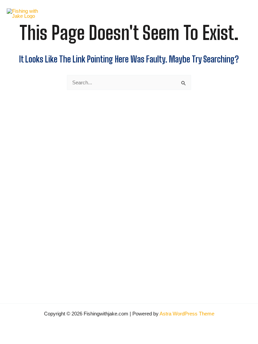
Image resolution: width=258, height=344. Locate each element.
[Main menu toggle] (243, 14)
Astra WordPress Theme (187, 313)
